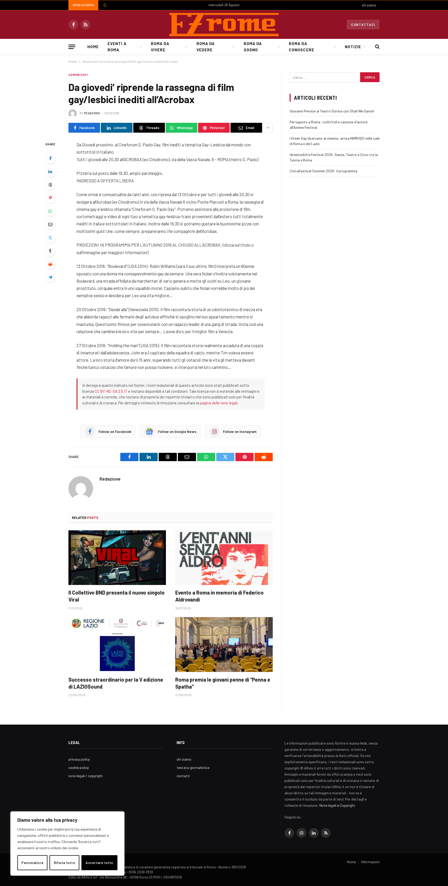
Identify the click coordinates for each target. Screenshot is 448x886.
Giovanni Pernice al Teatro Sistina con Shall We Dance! (332, 111)
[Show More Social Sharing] (268, 128)
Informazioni (370, 862)
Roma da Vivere (160, 46)
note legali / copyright (85, 776)
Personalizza (32, 862)
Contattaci (363, 25)
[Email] (50, 224)
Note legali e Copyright (337, 805)
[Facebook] (50, 158)
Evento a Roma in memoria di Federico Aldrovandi (219, 596)
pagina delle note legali (218, 403)
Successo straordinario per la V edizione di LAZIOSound (115, 683)
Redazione (92, 113)
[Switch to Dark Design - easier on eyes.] (104, 5)
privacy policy (79, 759)
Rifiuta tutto (64, 862)
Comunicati (78, 74)
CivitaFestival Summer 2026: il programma (323, 171)
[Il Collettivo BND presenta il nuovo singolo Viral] (117, 557)
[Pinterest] (50, 198)
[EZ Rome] (224, 24)
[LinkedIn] (50, 171)
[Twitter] (50, 237)
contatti (183, 776)
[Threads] (50, 185)
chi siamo (369, 5)
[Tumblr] (50, 251)
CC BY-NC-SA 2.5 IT (111, 391)
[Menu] (71, 47)
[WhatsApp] (50, 211)
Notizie (353, 46)
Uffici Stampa (83, 5)
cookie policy (78, 767)
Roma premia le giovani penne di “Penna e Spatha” (222, 683)
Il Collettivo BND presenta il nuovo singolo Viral (116, 596)
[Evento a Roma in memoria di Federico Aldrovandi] (224, 557)
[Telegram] (50, 277)
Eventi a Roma (117, 46)
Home (93, 46)
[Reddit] (50, 264)
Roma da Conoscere (301, 46)
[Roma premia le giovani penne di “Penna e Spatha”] (224, 644)
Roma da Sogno (253, 46)
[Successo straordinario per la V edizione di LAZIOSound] (117, 644)
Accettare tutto (99, 862)
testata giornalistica (193, 767)
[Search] (377, 47)
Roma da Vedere (206, 46)
